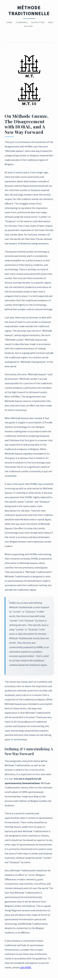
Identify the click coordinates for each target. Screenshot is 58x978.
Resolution (38, 22)
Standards (22, 22)
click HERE (25, 967)
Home (9, 22)
